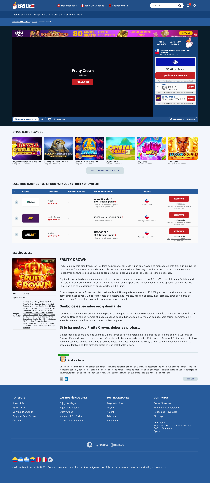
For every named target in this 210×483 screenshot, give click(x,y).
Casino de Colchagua (71, 420)
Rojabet (48, 302)
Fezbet (26, 306)
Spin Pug (47, 325)
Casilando (27, 308)
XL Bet (51, 304)
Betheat (52, 319)
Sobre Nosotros (162, 403)
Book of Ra (18, 403)
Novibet (45, 306)
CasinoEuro (27, 312)
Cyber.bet (27, 325)
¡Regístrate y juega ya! (175, 75)
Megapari (27, 310)
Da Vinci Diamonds (22, 411)
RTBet (52, 308)
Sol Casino (43, 304)
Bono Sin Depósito (94, 5)
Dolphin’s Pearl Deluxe (24, 416)
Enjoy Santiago (68, 403)
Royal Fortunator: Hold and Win (26, 161)
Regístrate (179, 199)
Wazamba (38, 323)
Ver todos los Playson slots (105, 171)
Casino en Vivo (72, 14)
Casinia (42, 312)
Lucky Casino (32, 315)
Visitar (191, 87)
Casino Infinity (29, 317)
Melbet (52, 306)
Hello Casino (28, 323)
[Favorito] (49, 119)
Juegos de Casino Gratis (47, 14)
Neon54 (38, 306)
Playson (84, 75)
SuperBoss (27, 319)
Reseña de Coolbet (30, 302)
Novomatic (113, 420)
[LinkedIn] (66, 379)
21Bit (50, 310)
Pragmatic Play (115, 403)
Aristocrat (112, 416)
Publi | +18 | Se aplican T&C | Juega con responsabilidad (179, 239)
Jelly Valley (142, 161)
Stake (41, 302)
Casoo (35, 312)
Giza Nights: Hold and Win (56, 161)
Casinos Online (120, 5)
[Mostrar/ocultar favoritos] (194, 5)
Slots (34, 22)
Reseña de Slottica (30, 304)
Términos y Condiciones (167, 407)
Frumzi (50, 317)
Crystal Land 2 (113, 161)
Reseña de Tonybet (39, 310)
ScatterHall (37, 319)
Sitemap (158, 416)
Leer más (190, 379)
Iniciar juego (83, 82)
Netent (110, 411)
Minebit (52, 321)
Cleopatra (17, 420)
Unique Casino (37, 325)
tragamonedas (153, 369)
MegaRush (43, 315)
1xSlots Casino (43, 308)
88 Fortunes (18, 407)
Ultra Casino (35, 321)
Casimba (44, 321)
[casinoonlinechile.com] (23, 5)
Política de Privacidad (165, 411)
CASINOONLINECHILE (21, 22)
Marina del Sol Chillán (71, 416)
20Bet (34, 308)
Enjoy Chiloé (66, 411)
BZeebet (49, 312)
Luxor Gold (173, 161)
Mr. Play (26, 321)
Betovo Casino (41, 317)
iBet (24, 315)
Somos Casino (48, 323)
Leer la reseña (179, 204)
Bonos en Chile (21, 14)
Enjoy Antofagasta (70, 407)
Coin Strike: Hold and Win (86, 161)
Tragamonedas (69, 5)
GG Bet (45, 319)
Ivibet (32, 306)
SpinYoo (51, 315)
